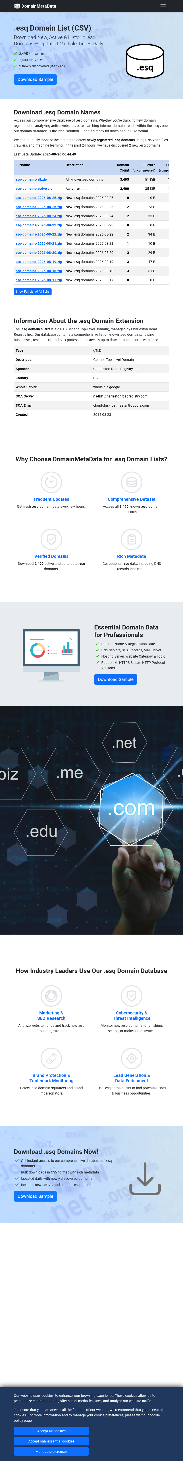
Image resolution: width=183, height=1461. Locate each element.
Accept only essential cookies (51, 1441)
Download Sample (35, 79)
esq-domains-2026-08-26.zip (39, 197)
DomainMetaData (38, 6)
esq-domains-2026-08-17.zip (39, 279)
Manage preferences (51, 1451)
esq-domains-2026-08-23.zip (39, 225)
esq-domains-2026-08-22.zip (39, 234)
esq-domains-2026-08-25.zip (39, 206)
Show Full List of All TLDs (33, 292)
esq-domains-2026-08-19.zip (39, 261)
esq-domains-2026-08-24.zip (39, 215)
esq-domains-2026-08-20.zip (39, 252)
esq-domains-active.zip (34, 188)
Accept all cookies (51, 1430)
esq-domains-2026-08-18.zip (39, 270)
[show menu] (163, 6)
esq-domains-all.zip (31, 179)
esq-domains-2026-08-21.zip (39, 243)
